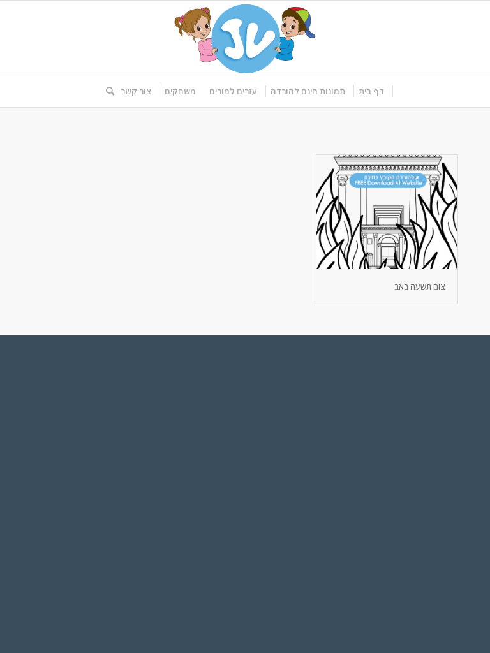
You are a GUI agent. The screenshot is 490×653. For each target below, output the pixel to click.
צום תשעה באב (419, 286)
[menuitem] (371, 91)
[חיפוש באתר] (107, 91)
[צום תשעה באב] (386, 212)
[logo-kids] (245, 38)
